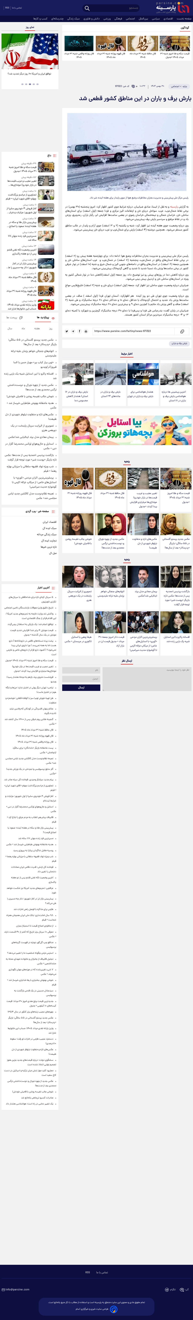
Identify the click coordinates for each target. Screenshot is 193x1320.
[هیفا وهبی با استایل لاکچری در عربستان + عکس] (77, 622)
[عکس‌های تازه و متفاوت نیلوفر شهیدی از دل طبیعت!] (143, 524)
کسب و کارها (40, 19)
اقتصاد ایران (50, 522)
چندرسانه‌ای (57, 19)
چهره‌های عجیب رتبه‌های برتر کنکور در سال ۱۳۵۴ (30, 1012)
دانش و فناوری (91, 19)
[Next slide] (54, 52)
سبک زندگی (73, 19)
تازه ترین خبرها (49, 547)
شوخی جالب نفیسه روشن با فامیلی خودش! (78, 541)
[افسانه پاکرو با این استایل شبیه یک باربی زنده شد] (175, 622)
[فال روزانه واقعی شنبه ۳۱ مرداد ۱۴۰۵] (79, 43)
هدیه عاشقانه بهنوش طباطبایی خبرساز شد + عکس (29, 844)
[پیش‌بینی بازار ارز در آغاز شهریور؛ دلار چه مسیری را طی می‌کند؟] (46, 264)
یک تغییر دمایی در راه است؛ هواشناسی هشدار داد (29, 1104)
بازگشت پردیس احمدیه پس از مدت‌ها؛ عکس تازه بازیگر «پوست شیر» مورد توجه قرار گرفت (177, 598)
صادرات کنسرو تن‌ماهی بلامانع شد (37, 1098)
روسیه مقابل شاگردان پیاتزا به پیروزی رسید (33, 850)
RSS (7, 8)
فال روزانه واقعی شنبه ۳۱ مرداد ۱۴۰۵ (79, 55)
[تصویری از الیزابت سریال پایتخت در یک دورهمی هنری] (77, 577)
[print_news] (86, 331)
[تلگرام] (73, 331)
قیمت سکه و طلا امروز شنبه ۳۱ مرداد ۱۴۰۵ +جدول (174, 55)
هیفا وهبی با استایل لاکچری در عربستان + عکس (78, 639)
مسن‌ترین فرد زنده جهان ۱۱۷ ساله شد (22, 238)
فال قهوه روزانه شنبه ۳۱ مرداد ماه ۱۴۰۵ (111, 55)
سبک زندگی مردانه (47, 535)
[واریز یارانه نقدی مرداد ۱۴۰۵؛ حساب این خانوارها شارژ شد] (46, 305)
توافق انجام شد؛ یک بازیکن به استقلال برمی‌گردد (30, 624)
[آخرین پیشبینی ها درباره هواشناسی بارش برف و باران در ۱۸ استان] (175, 374)
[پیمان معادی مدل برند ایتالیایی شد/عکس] (143, 577)
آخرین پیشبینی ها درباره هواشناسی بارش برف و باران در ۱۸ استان (174, 396)
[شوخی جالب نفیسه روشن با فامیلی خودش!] (77, 524)
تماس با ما (17, 8)
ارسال (81, 688)
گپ (187, 1290)
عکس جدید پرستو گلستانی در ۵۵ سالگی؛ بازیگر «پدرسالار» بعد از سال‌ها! (176, 543)
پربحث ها (11, 318)
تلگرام (173, 1290)
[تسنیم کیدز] (126, 431)
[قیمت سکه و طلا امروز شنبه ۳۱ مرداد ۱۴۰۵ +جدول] (175, 43)
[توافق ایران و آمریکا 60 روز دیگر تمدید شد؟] (30, 51)
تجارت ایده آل (49, 541)
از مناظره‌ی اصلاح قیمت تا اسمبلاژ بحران (34, 926)
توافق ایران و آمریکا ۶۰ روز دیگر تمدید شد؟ (30, 74)
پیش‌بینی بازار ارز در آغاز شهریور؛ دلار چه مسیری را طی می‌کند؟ (21, 266)
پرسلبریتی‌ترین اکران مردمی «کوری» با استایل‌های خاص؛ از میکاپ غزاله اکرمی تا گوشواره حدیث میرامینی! (143, 643)
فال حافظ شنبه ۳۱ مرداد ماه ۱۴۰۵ (143, 55)
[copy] (182, 331)
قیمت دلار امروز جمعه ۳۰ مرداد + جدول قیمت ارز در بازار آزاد (111, 641)
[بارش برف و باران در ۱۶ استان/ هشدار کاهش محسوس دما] (77, 374)
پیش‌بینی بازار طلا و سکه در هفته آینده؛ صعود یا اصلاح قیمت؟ (22, 224)
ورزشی (107, 19)
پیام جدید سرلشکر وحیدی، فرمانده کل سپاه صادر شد (28, 780)
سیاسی (156, 19)
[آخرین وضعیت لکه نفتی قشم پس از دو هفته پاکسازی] (46, 250)
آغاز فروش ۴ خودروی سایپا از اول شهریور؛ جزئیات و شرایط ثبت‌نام (21, 211)
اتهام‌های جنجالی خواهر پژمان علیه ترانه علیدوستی (111, 594)
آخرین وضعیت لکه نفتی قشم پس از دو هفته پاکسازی (21, 252)
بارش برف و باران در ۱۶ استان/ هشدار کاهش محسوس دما (76, 396)
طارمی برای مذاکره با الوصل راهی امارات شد (33, 909)
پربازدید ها (43, 317)
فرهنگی (118, 19)
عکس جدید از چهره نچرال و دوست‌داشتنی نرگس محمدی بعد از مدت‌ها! (111, 543)
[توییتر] (66, 331)
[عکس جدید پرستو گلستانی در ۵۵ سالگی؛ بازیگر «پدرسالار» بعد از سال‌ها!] (175, 524)
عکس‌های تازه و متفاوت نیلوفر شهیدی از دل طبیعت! (144, 543)
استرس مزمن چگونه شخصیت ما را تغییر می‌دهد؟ (30, 953)
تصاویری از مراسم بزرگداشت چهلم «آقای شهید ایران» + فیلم (21, 197)
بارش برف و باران (179, 343)
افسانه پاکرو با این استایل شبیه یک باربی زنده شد (177, 639)
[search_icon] (87, 8)
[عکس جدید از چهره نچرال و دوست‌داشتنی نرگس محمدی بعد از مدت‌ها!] (110, 524)
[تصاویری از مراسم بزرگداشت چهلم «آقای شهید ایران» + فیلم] (46, 195)
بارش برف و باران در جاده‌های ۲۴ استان (110, 394)
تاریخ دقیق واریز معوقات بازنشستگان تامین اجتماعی (28, 608)
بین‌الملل (144, 19)
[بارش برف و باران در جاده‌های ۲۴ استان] (110, 374)
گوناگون (185, 28)
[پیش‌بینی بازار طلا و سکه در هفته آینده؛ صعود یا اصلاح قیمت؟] (46, 222)
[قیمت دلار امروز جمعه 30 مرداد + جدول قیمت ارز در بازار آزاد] (110, 622)
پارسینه (174, 207)
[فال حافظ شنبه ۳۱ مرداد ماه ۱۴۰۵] (143, 43)
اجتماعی (131, 19)
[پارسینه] (171, 8)
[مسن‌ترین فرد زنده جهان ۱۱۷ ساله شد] (46, 236)
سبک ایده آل (50, 528)
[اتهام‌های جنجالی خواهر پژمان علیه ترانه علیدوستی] (110, 577)
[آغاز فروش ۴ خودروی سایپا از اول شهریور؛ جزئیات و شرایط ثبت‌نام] (46, 209)
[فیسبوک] (79, 331)
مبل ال (53, 553)
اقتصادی (169, 19)
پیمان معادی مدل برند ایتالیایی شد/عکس (146, 594)
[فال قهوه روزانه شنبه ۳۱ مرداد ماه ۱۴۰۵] (111, 43)
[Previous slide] (6, 52)
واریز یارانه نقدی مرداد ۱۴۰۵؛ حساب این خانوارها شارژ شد (21, 307)
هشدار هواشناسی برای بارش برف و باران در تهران (140, 394)
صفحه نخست (184, 19)
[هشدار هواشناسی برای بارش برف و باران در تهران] (143, 374)
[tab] (37, 84)
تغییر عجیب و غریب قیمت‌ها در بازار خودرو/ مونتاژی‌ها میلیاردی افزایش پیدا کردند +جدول (143, 500)
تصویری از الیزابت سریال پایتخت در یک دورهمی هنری (79, 596)
